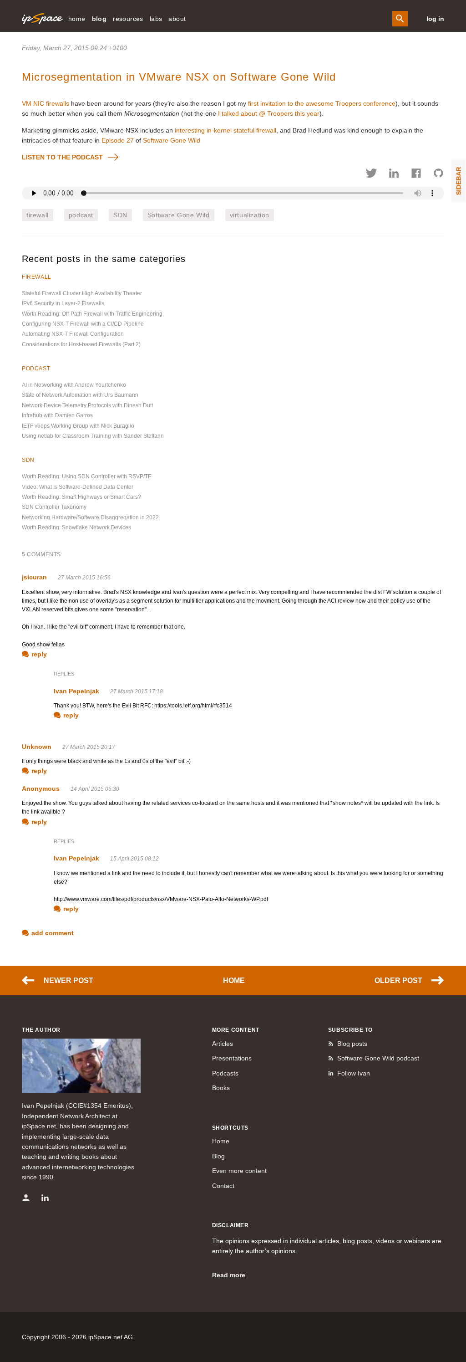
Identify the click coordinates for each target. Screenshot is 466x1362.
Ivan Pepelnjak (76, 691)
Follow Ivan (353, 1073)
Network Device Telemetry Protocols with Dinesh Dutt (87, 405)
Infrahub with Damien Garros (57, 415)
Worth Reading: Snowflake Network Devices (76, 527)
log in (435, 18)
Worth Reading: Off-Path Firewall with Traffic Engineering (92, 314)
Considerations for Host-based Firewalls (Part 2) (81, 344)
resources (128, 18)
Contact (223, 1185)
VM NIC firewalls (45, 103)
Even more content (239, 1170)
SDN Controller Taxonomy (54, 507)
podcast (81, 215)
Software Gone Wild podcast (378, 1058)
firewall (37, 215)
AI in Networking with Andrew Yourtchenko (74, 385)
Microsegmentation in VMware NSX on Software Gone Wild (179, 77)
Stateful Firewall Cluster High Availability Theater (82, 293)
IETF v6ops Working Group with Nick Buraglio (78, 426)
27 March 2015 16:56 (84, 577)
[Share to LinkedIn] (394, 174)
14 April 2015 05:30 (95, 789)
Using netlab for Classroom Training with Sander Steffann (93, 436)
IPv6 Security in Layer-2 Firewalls (63, 303)
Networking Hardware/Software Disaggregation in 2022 (90, 517)
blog (99, 18)
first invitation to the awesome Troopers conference (321, 103)
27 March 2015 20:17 (88, 747)
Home (234, 980)
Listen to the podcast (62, 157)
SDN (120, 215)
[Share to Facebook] (416, 174)
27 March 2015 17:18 (136, 691)
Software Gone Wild (171, 140)
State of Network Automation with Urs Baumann (80, 395)
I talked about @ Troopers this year (268, 113)
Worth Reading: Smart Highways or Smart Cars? (81, 497)
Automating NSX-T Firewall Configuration (73, 334)
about (177, 18)
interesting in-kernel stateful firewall (225, 130)
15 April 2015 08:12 (134, 858)
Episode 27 (117, 140)
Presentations (232, 1058)
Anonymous (41, 788)
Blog (218, 1156)
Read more (228, 1275)
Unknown (36, 746)
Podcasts (225, 1073)
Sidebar (458, 181)
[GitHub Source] (438, 174)
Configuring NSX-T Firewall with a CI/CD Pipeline (83, 324)
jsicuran (34, 577)
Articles (222, 1043)
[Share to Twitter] (371, 174)
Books (221, 1087)
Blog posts (352, 1043)
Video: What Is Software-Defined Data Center (77, 487)
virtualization (249, 215)
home (77, 18)
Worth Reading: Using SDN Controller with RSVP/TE (87, 476)
